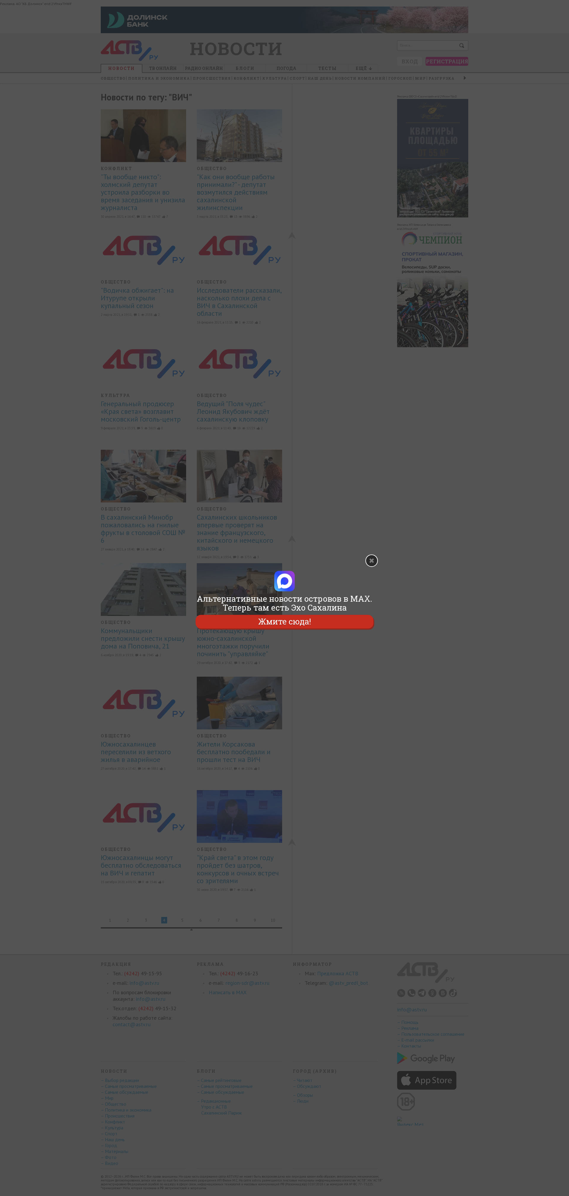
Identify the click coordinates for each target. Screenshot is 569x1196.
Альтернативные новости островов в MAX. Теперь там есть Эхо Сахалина (284, 603)
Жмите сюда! (284, 621)
